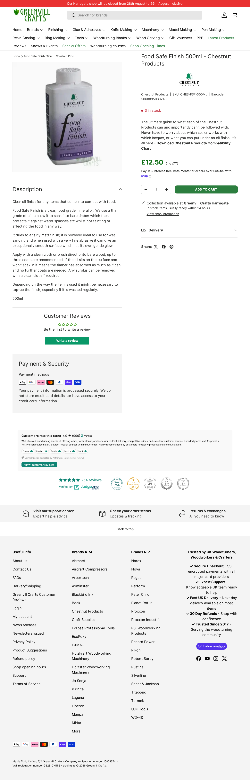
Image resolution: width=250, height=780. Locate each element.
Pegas (136, 578)
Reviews (19, 46)
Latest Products (221, 38)
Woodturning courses (108, 46)
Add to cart (206, 189)
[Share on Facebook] (164, 247)
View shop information (163, 214)
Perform (138, 586)
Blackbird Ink (82, 594)
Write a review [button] (67, 341)
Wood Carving (148, 38)
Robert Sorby (142, 659)
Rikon (136, 650)
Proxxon (138, 611)
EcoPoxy (79, 636)
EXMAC (78, 645)
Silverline (138, 675)
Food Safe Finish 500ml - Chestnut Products (50, 56)
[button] (235, 15)
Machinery (150, 30)
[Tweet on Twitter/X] (156, 247)
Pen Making (211, 30)
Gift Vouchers (180, 38)
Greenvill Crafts (96, 765)
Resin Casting (23, 38)
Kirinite (78, 689)
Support (19, 675)
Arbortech (80, 578)
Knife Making (121, 30)
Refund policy (23, 659)
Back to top (125, 529)
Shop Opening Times (147, 46)
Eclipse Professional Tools (93, 628)
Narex (136, 561)
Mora (76, 731)
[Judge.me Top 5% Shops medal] (166, 483)
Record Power (143, 642)
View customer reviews (39, 464)
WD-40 (137, 717)
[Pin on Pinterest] (171, 247)
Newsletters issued (28, 633)
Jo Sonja (79, 681)
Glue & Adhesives (87, 30)
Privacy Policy (23, 642)
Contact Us (21, 569)
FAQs (16, 578)
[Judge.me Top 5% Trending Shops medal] (183, 483)
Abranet (78, 561)
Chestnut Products (154, 94)
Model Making (180, 30)
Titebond (138, 692)
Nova (135, 569)
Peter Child (140, 594)
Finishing (55, 30)
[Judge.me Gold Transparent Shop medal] (133, 483)
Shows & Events (44, 46)
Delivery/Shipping (26, 586)
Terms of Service (26, 684)
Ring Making (55, 38)
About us (19, 561)
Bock (76, 603)
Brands (33, 30)
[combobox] (134, 15)
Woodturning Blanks (110, 38)
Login (17, 608)
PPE (200, 38)
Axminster (80, 586)
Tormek (137, 701)
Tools (79, 38)
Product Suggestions (29, 650)
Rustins (137, 667)
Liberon (78, 706)
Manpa (77, 714)
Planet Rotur (141, 603)
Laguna (78, 697)
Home (17, 30)
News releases (24, 625)
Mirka (76, 723)
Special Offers (74, 46)
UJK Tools (139, 709)
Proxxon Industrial (146, 620)
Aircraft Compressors (89, 569)
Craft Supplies (83, 620)
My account (22, 616)
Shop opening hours (29, 667)
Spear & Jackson (145, 684)
